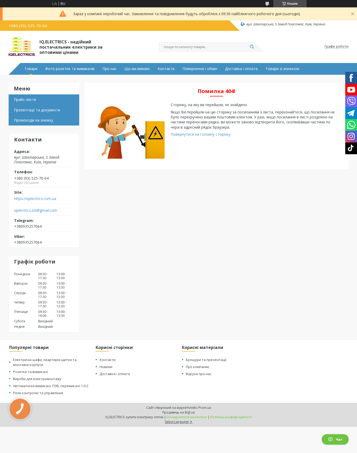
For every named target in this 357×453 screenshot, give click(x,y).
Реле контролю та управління (38, 393)
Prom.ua (204, 407)
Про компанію (197, 366)
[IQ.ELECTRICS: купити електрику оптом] (22, 46)
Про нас (109, 69)
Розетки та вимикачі (30, 371)
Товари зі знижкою (282, 69)
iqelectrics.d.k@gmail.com (35, 210)
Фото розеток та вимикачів (70, 69)
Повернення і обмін (199, 69)
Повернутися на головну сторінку (201, 134)
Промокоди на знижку (33, 120)
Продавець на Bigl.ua (178, 412)
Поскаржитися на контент (187, 417)
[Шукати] (251, 47)
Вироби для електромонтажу (37, 378)
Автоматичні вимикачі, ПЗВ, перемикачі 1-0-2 (50, 385)
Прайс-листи (25, 99)
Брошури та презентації (206, 359)
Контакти (166, 69)
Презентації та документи (37, 109)
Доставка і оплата (241, 69)
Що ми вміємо (137, 69)
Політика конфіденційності (231, 417)
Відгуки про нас (198, 373)
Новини (106, 366)
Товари (30, 69)
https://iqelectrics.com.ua (35, 198)
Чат (339, 439)
